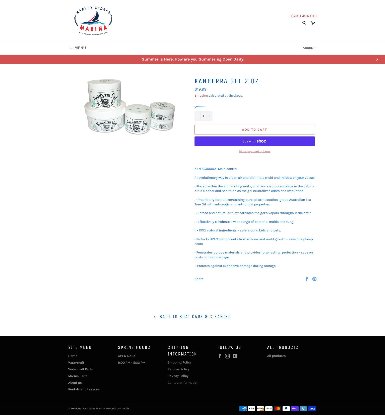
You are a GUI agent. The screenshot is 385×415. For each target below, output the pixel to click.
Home (72, 356)
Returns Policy (178, 369)
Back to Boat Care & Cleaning (194, 316)
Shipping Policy (179, 362)
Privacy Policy (178, 376)
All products (276, 356)
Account (310, 47)
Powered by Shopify (117, 408)
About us (75, 383)
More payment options (254, 151)
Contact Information (183, 383)
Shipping (201, 95)
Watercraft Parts (80, 369)
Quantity (200, 106)
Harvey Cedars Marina (91, 408)
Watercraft (76, 362)
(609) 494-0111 (304, 16)
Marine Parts (77, 376)
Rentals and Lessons (84, 389)
